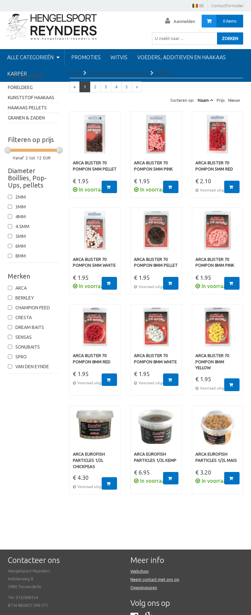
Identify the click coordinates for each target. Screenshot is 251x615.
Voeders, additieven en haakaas (181, 57)
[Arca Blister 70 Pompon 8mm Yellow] (217, 330)
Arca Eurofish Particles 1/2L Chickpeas (89, 460)
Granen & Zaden (26, 117)
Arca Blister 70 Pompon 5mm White (94, 262)
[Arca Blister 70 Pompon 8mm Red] (95, 330)
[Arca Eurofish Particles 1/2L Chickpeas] (95, 430)
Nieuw (234, 100)
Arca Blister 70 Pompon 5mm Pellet (95, 165)
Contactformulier (227, 5)
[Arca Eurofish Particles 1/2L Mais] (217, 430)
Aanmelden (184, 21)
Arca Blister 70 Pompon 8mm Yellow (212, 361)
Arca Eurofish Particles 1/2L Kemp (155, 457)
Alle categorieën (31, 57)
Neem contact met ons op (154, 579)
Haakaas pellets (27, 107)
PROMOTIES (86, 57)
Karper (17, 74)
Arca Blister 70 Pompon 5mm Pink (153, 165)
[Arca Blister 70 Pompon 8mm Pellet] (156, 233)
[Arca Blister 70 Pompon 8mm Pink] (217, 233)
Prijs (221, 100)
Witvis (118, 57)
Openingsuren (143, 587)
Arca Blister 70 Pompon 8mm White (155, 358)
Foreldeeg (20, 87)
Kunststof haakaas (31, 97)
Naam (203, 100)
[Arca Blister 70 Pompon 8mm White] (156, 330)
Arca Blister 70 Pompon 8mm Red (91, 358)
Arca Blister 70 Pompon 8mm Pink (214, 262)
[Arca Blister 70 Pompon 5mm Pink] (156, 137)
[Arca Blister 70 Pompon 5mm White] (95, 233)
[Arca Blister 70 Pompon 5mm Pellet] (95, 137)
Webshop (139, 571)
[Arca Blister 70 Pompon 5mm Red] (217, 137)
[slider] (8, 150)
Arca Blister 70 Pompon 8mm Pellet (156, 262)
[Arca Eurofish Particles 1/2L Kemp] (156, 430)
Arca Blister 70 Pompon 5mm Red (214, 165)
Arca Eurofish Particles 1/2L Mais (216, 457)
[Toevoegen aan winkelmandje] (109, 187)
